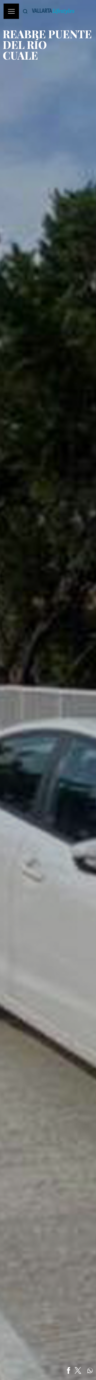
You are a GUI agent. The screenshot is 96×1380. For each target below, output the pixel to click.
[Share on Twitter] (78, 1370)
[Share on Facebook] (68, 1370)
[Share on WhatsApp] (90, 1370)
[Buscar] (25, 11)
